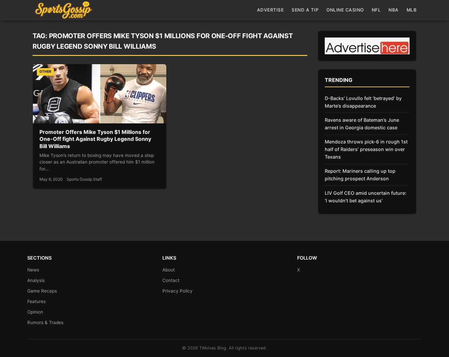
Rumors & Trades (45, 322)
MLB (412, 10)
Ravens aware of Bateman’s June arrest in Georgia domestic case (362, 123)
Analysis (36, 280)
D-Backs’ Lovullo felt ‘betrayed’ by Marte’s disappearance (363, 102)
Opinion (35, 312)
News (33, 269)
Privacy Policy (177, 290)
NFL (376, 10)
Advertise (270, 10)
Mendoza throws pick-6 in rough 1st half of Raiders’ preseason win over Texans (366, 149)
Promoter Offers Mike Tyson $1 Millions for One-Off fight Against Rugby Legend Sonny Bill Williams (95, 139)
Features (36, 301)
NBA (394, 10)
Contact (170, 280)
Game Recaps (42, 290)
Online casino (345, 10)
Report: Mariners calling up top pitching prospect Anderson (360, 174)
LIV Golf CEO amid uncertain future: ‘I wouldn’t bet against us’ (365, 196)
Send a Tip (305, 10)
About (168, 269)
